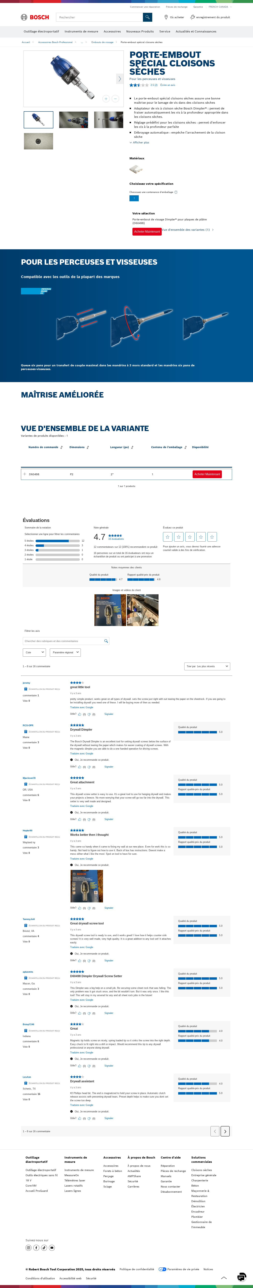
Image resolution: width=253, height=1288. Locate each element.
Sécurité (91, 1278)
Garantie (198, 6)
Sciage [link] (107, 1186)
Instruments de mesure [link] (75, 1160)
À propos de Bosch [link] (141, 1157)
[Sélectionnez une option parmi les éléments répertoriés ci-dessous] (176, 192)
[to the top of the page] (247, 1266)
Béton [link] (195, 1185)
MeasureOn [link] (71, 1175)
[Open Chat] (241, 1276)
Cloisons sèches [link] (201, 1170)
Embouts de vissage (102, 42)
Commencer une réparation (145, 6)
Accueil (26, 42)
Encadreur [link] (197, 1211)
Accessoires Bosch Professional (55, 42)
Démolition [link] (198, 1201)
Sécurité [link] (133, 1181)
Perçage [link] (108, 1176)
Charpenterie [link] (199, 1180)
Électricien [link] (198, 1206)
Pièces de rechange (176, 6)
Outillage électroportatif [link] (36, 1160)
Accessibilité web (70, 1278)
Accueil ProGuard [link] (37, 1190)
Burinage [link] (109, 1181)
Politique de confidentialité (137, 1269)
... (82, 42)
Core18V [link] (31, 1185)
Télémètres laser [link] (74, 1180)
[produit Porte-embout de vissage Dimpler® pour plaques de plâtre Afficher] (25, 474)
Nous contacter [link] (170, 1186)
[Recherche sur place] (147, 17)
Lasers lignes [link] (72, 1190)
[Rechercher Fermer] (139, 17)
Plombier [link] (197, 1216)
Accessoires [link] (112, 1157)
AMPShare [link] (134, 1176)
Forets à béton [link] (112, 1171)
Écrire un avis (167, 85)
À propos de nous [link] (139, 1165)
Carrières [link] (133, 1186)
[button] (147, 232)
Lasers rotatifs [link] (73, 1185)
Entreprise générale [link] (203, 1175)
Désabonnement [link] (171, 1191)
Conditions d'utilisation (40, 1278)
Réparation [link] (168, 1165)
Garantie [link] (166, 1181)
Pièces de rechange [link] (173, 1171)
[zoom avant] (106, 98)
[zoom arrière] (115, 98)
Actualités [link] (134, 1171)
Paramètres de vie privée (183, 1269)
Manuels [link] (166, 1176)
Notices (208, 1269)
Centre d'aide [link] (171, 1157)
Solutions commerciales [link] (201, 1160)
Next (120, 79)
